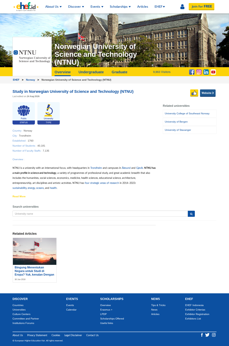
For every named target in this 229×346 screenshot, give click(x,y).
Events (96, 6)
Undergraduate (91, 72)
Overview (105, 305)
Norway (31, 79)
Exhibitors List (193, 318)
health (53, 188)
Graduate (119, 72)
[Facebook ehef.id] (202, 334)
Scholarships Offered (112, 318)
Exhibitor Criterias (195, 309)
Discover (75, 6)
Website (207, 93)
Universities (19, 309)
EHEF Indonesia (194, 305)
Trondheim (25, 135)
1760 (30, 140)
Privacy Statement (37, 335)
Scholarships (119, 6)
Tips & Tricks (158, 305)
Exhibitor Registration (197, 314)
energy (31, 188)
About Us (52, 6)
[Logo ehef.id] (26, 4)
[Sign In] (182, 7)
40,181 (41, 145)
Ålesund (126, 168)
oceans (40, 188)
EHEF (158, 6)
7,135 (46, 150)
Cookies (56, 335)
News (154, 309)
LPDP (103, 314)
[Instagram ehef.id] (213, 334)
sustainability (19, 188)
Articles (142, 6)
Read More (19, 196)
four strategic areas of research (102, 183)
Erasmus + (106, 309)
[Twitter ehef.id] (207, 334)
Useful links (106, 323)
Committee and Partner (26, 318)
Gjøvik (139, 168)
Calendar (71, 309)
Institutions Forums (23, 323)
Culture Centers (21, 314)
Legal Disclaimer (73, 335)
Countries (18, 305)
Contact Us (92, 335)
